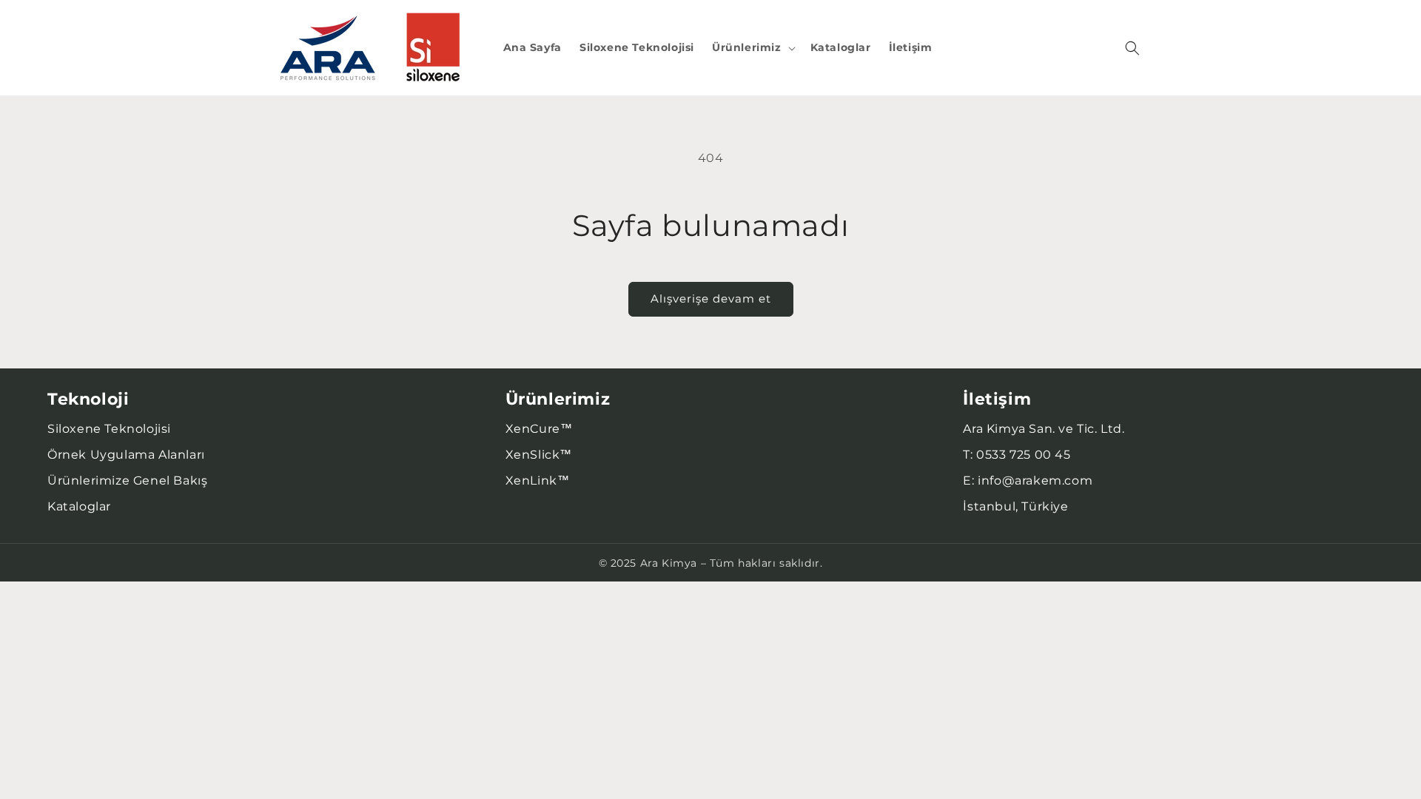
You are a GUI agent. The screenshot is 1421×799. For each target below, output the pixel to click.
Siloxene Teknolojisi (109, 429)
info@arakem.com (1035, 480)
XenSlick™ (538, 455)
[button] (752, 47)
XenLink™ (537, 480)
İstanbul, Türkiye (1015, 506)
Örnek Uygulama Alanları (126, 455)
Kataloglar (79, 506)
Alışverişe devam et (711, 298)
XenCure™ (539, 429)
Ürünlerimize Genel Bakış (127, 480)
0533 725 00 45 (1023, 455)
